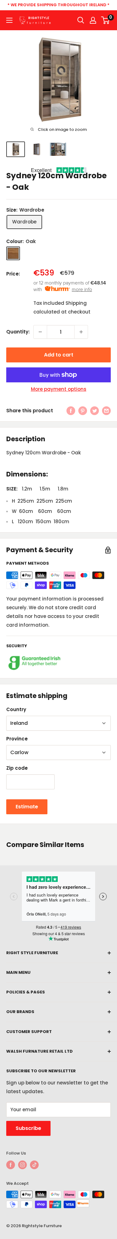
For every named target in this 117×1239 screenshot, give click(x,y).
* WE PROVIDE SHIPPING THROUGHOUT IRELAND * (58, 5)
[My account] (93, 20)
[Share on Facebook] (70, 410)
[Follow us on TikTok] (34, 1164)
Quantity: (18, 331)
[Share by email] (106, 410)
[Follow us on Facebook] (10, 1164)
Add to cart (58, 354)
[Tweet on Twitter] (94, 410)
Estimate (27, 806)
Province (17, 738)
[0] (106, 20)
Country (16, 709)
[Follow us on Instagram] (22, 1164)
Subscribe (28, 1128)
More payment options (58, 389)
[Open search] (80, 20)
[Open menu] (9, 20)
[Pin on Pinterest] (82, 410)
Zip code (17, 768)
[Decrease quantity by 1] (40, 331)
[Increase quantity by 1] (81, 331)
